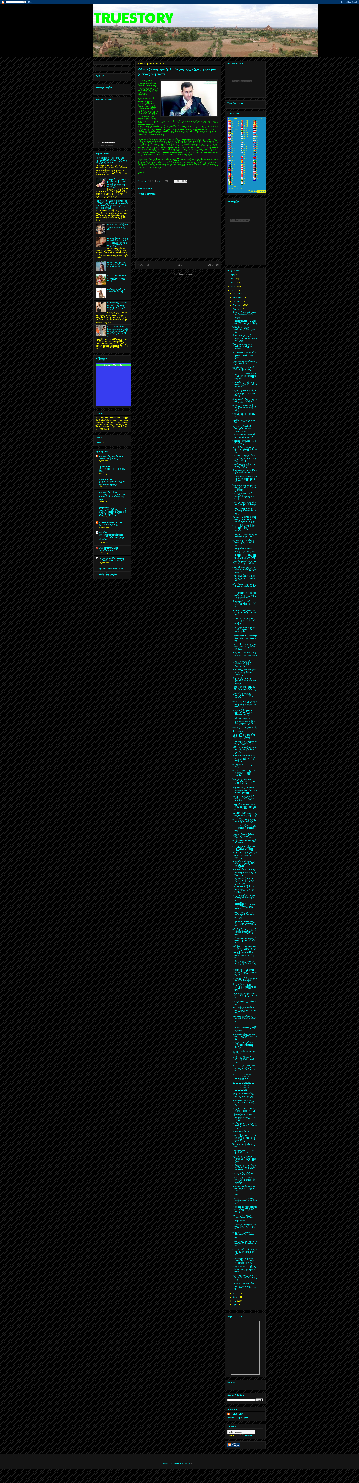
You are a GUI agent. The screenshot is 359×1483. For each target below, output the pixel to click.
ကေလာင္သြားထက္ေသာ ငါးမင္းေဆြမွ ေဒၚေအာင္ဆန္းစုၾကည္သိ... (244, 1138)
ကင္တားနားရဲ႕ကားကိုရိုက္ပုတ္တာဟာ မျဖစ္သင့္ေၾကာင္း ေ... (244, 542)
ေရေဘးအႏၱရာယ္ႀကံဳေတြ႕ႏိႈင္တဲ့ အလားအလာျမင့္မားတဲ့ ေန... (244, 458)
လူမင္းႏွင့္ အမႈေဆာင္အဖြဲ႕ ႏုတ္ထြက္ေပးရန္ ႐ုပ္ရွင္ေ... (244, 923)
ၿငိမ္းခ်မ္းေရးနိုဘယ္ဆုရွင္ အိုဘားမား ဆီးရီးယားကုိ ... (244, 586)
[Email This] (175, 181)
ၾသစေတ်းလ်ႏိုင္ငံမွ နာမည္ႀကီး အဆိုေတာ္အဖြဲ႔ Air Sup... (243, 1188)
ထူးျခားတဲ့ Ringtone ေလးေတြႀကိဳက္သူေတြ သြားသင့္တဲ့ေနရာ (243, 712)
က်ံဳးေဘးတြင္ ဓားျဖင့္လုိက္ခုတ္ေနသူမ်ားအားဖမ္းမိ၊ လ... (244, 940)
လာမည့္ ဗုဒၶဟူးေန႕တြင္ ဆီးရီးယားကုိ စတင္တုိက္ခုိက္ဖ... (244, 407)
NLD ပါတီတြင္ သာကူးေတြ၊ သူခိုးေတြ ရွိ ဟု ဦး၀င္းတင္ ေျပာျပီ (112, 496)
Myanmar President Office (111, 568)
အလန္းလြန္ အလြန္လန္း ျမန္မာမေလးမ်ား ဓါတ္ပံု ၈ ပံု (117, 227)
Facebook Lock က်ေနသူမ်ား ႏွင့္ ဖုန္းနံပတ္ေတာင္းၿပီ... (244, 646)
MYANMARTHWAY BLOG (110, 522)
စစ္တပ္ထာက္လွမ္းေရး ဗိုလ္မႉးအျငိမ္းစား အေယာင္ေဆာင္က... (244, 688)
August (236, 309)
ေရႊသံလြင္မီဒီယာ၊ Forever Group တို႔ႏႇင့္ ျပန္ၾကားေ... (244, 906)
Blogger (193, 1463)
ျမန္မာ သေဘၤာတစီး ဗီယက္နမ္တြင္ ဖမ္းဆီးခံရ (244, 362)
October (237, 301)
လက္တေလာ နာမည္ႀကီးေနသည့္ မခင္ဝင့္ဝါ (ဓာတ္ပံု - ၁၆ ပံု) (244, 1044)
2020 (233, 275)
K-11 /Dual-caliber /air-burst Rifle (112, 560)
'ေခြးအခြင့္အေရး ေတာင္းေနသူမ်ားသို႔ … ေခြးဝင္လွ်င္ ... (243, 1117)
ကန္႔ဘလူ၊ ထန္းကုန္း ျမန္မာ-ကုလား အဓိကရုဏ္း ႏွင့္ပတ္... (244, 855)
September (238, 305)
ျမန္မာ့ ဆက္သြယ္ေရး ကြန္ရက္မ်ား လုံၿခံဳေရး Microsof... (244, 527)
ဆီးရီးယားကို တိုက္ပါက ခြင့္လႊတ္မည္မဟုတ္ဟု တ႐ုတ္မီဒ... (244, 400)
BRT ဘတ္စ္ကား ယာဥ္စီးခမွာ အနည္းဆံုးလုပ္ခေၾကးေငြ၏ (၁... (244, 749)
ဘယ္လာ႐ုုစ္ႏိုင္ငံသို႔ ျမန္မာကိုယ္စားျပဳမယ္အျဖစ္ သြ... (244, 979)
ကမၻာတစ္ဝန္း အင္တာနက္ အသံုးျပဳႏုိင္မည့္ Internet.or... (243, 772)
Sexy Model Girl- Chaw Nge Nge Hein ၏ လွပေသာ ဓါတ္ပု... (244, 637)
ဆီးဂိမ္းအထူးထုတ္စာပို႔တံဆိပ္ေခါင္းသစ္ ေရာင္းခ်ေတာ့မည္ (244, 337)
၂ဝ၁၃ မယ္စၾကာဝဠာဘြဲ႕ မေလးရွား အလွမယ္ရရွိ (243, 1095)
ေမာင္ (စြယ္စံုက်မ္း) (108, 574)
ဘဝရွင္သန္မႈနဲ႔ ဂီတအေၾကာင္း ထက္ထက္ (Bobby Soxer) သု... (244, 672)
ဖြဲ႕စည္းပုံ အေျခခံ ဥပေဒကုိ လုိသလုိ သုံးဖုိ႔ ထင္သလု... (244, 314)
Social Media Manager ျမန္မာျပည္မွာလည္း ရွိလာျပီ (244, 814)
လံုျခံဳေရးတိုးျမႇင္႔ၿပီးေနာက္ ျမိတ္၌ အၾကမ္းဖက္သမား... (244, 863)
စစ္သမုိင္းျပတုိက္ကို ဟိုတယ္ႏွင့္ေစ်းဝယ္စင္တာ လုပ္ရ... (244, 1286)
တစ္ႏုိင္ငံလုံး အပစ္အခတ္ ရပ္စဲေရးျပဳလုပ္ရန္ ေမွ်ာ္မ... (244, 820)
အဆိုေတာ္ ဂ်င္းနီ (240, 1132)
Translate (248, 1435)
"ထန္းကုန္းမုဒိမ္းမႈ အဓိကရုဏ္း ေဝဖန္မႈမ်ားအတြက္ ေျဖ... (244, 781)
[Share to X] (180, 181)
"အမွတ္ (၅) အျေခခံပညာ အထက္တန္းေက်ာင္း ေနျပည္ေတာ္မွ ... (244, 487)
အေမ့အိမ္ (103, 532)
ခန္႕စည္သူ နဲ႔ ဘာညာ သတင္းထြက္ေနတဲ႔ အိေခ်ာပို (244, 995)
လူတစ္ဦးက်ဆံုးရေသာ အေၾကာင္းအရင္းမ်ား (244, 550)
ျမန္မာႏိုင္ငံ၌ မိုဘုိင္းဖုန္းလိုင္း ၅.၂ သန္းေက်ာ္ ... (244, 562)
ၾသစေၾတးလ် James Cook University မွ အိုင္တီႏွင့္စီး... (244, 1102)
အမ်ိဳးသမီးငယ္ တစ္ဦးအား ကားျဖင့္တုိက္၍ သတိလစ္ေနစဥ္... (244, 384)
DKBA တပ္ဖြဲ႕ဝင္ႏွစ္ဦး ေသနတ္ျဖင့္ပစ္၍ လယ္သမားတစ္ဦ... (244, 1010)
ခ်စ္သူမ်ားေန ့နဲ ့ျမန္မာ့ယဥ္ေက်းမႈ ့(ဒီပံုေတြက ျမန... (244, 1158)
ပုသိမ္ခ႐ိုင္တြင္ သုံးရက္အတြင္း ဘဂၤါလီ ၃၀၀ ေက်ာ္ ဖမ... (243, 955)
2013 (233, 290)
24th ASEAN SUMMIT (108, 550)
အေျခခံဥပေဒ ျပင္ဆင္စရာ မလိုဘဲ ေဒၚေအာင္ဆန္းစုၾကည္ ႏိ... (244, 569)
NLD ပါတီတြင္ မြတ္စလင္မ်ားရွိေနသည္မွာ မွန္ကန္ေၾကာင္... (244, 449)
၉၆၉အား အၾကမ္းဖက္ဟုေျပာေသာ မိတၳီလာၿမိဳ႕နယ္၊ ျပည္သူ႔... (244, 789)
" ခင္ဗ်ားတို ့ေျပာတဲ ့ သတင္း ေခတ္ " (244, 442)
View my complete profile (238, 1418)
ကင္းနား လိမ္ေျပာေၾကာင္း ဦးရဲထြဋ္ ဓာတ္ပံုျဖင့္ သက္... (244, 872)
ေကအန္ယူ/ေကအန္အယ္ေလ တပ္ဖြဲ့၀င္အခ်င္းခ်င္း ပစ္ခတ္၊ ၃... (244, 1226)
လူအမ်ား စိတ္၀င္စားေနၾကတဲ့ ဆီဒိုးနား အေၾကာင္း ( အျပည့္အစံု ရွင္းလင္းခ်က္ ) (117, 241)
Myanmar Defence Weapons (112, 456)
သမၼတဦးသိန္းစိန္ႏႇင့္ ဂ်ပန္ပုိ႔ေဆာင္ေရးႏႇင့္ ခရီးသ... (244, 1251)
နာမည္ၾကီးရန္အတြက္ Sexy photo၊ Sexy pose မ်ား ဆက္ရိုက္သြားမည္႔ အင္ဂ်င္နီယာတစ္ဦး (118, 182)
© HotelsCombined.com (107, 145)
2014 (233, 286)
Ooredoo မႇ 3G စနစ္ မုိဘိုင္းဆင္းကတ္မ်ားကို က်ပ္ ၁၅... (243, 1068)
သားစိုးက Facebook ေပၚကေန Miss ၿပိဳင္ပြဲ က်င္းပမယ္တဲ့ (244, 612)
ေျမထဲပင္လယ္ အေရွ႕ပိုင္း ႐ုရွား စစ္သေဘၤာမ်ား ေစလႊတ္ (244, 392)
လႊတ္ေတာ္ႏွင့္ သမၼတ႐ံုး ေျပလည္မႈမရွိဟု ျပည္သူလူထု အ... (244, 595)
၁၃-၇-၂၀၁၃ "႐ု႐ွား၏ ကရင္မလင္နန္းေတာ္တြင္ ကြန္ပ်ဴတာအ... (244, 1200)
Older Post (213, 265)
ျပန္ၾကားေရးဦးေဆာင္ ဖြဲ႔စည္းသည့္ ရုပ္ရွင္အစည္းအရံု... (243, 880)
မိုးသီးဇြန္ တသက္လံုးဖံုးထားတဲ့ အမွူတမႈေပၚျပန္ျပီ (244, 947)
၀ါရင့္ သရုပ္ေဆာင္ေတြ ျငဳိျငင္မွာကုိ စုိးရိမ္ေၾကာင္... (243, 1086)
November (238, 297)
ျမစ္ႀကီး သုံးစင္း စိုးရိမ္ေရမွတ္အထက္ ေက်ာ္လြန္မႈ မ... (244, 835)
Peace (98, 442)
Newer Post (143, 265)
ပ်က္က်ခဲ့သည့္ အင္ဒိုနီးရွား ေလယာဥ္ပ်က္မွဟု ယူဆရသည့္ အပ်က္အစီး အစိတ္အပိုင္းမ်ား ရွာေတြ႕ (112, 512)
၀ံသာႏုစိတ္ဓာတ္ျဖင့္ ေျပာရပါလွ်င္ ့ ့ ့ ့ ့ (244, 1076)
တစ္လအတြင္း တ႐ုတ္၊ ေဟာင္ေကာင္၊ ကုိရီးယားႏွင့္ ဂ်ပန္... (244, 1277)
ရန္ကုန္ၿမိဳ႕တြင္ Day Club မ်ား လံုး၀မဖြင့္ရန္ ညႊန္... (244, 368)
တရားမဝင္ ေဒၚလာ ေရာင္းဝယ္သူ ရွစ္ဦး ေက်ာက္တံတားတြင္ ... (243, 758)
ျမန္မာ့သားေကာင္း (107, 507)
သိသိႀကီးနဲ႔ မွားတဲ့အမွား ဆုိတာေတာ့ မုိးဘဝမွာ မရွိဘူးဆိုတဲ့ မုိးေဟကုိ (117, 306)
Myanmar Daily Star (108, 492)
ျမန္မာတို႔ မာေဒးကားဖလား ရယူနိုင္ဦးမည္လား (244, 1151)
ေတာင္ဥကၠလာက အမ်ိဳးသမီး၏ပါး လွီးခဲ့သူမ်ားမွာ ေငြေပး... (243, 496)
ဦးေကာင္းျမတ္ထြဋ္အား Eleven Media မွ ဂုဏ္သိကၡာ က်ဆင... (242, 1217)
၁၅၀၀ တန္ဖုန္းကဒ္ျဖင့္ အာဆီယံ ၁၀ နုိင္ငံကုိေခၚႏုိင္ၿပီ (243, 1179)
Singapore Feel (106, 479)
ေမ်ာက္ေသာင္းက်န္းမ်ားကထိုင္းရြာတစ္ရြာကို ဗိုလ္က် (244, 503)
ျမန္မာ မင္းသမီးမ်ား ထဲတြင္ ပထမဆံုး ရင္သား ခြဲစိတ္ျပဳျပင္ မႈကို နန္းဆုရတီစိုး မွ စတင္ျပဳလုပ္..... (117, 331)
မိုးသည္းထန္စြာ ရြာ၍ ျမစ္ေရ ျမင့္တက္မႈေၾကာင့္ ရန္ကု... (244, 889)
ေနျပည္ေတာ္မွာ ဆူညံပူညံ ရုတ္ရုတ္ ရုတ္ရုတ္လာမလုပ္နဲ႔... (244, 556)
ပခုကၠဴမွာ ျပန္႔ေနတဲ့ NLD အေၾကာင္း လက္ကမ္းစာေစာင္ (243, 798)
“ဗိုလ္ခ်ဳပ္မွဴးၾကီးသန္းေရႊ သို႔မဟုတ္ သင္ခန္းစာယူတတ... (242, 346)
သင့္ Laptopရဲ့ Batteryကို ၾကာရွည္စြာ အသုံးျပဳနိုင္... (243, 897)
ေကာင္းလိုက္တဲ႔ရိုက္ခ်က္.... (243, 1174)
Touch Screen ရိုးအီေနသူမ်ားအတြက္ (243, 1145)
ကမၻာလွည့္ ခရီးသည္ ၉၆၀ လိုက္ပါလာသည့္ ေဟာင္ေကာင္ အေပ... (244, 1260)
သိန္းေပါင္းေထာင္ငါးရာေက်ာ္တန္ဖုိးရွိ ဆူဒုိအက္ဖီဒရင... (244, 680)
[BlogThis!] (177, 181)
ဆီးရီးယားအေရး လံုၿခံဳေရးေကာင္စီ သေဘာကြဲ (244, 471)
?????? (235, 1194)
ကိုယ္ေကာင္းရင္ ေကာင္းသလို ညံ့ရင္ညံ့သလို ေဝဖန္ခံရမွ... (244, 972)
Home (179, 265)
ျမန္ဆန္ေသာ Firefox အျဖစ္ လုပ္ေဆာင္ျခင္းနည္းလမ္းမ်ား (244, 375)
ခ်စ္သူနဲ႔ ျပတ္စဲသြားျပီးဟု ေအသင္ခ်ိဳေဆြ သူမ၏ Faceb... (243, 1059)
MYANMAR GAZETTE (108, 548)
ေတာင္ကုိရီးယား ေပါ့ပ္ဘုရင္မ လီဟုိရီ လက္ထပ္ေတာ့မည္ (244, 322)
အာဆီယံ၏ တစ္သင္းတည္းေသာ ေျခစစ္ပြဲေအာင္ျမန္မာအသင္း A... (243, 720)
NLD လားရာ (237, 731)
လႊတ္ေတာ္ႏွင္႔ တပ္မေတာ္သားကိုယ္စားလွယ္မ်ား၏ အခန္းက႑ (243, 620)
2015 (233, 283)
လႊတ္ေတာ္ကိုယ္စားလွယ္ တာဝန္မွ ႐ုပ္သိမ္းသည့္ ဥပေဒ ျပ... (244, 479)
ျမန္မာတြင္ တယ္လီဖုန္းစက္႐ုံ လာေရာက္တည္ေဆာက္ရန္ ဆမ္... (244, 827)
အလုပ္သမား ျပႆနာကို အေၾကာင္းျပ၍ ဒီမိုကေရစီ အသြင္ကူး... (243, 914)
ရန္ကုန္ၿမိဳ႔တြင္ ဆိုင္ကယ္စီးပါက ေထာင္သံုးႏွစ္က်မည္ (243, 736)
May (235, 1301)
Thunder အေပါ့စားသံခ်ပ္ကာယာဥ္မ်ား (112, 458)
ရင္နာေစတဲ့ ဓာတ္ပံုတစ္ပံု (108, 525)
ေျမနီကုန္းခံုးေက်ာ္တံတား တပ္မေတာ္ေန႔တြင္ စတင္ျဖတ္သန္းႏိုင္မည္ (112, 537)
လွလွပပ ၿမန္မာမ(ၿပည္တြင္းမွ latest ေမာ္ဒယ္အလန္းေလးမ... (244, 1269)
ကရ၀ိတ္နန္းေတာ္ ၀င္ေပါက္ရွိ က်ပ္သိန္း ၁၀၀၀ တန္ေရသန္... (244, 1125)
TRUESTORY (133, 17)
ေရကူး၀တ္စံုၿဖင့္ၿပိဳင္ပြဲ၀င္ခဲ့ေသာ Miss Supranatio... (244, 535)
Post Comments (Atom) (183, 274)
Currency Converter (113, 365)
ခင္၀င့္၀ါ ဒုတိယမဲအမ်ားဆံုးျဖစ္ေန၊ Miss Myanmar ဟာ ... (242, 428)
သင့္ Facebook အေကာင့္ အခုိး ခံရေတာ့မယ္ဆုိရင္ (244, 1109)
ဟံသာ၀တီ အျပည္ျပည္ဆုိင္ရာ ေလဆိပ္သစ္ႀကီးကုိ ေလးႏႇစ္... (244, 1209)
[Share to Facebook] (183, 181)
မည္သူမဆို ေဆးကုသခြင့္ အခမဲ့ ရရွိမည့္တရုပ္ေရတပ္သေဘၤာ (244, 807)
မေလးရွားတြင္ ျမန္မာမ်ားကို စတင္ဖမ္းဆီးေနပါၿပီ (243, 436)
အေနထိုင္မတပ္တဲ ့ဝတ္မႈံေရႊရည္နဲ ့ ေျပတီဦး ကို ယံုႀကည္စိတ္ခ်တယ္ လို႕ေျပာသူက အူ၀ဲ (111, 160)
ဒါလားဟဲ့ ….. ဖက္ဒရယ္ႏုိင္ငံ (244, 727)
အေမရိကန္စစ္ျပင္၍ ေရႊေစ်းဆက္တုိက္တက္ (244, 465)
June (235, 1297)
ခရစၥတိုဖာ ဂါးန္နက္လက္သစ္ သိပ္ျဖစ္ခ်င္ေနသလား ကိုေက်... (244, 578)
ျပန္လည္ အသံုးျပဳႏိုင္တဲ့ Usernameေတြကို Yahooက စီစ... (242, 663)
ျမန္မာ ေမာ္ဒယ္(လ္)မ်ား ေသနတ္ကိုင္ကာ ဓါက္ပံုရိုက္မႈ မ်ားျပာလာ (117, 277)
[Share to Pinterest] (185, 181)
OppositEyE (104, 466)
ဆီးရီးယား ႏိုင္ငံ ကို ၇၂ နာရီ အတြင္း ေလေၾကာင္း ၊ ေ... (244, 655)
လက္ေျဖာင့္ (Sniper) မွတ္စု (111, 558)
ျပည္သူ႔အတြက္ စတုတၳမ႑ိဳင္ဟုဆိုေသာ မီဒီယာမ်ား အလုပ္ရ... (244, 1243)
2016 (233, 279)
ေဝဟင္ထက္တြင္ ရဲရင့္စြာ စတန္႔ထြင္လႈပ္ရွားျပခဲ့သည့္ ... (244, 847)
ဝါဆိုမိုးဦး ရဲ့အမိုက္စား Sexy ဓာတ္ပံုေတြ (116, 290)
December (238, 294)
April (235, 1305)
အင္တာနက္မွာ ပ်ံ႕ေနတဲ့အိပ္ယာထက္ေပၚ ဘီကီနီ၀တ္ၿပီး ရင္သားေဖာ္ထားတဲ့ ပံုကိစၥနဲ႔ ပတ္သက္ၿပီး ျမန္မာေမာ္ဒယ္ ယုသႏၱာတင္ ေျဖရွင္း (112, 204)
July (235, 1293)
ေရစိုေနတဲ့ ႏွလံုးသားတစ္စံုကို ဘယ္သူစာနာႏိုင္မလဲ (244, 742)
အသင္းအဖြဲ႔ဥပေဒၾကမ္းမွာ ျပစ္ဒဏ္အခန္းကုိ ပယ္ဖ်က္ (244, 510)
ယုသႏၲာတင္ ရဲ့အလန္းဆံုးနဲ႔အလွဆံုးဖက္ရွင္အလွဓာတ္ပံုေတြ (117, 264)
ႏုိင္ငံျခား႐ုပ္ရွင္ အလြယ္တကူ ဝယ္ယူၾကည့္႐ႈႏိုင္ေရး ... (244, 963)
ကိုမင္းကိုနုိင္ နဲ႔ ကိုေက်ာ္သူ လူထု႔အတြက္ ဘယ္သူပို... (244, 986)
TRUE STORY (236, 1414)
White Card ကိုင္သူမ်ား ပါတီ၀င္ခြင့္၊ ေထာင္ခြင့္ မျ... (243, 329)
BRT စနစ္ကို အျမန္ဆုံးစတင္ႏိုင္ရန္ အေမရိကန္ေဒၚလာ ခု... (244, 1018)
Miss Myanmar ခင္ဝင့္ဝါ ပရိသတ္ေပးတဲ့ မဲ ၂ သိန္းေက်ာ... (244, 355)
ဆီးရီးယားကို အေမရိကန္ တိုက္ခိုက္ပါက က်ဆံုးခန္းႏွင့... (244, 603)
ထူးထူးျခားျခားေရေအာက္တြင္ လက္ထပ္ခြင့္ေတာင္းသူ (244, 1234)
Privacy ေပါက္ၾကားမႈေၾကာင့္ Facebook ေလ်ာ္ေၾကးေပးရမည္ (244, 519)
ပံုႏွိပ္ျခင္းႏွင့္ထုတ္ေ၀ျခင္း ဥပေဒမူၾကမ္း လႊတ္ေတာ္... (244, 703)
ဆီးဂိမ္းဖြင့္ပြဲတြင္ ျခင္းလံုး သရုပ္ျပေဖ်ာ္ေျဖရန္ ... (244, 1036)
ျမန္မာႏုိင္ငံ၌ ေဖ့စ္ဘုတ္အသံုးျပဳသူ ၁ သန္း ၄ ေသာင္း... (244, 695)
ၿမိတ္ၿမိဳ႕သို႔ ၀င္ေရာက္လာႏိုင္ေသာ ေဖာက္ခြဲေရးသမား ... (244, 931)
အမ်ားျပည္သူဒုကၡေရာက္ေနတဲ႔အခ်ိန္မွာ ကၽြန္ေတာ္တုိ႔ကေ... (244, 629)
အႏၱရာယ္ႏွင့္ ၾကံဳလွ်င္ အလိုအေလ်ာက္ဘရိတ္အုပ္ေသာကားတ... (244, 1167)
